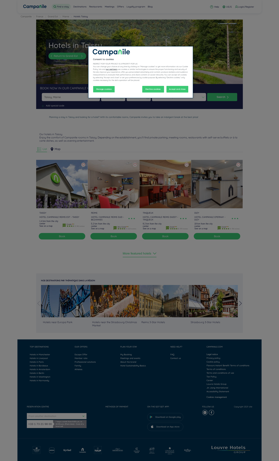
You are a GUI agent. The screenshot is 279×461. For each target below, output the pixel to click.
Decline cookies (153, 89)
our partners (111, 69)
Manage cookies (104, 89)
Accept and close (177, 89)
